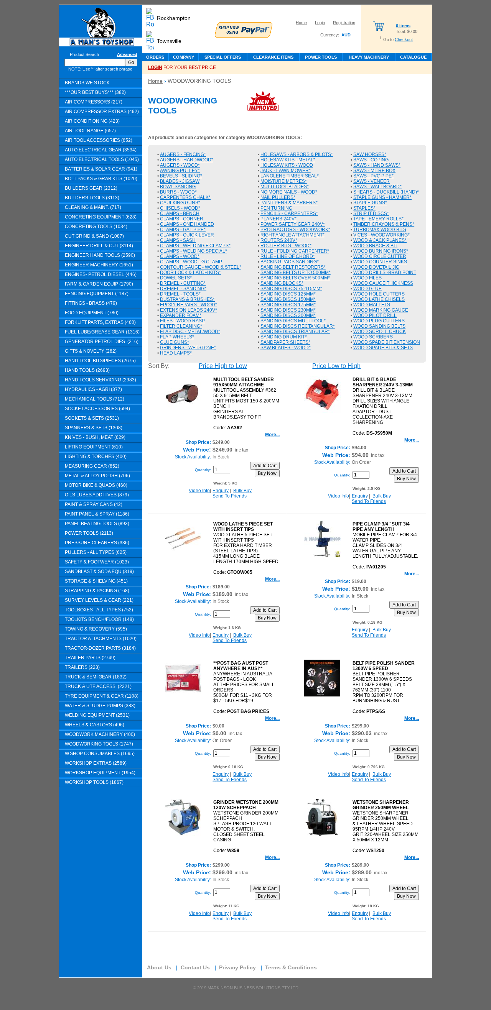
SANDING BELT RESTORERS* (293, 267)
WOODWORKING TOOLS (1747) (99, 744)
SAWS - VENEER (371, 181)
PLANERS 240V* (278, 219)
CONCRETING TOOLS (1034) (96, 226)
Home (301, 22)
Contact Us (195, 967)
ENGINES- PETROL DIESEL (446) (101, 274)
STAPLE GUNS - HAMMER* (382, 197)
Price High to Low (223, 366)
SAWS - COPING (371, 160)
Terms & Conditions (291, 967)
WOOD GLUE (367, 288)
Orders (155, 57)
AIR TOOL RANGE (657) (90, 130)
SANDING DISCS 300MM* (288, 315)
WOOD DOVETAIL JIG (376, 267)
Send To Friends (230, 496)
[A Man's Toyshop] (100, 44)
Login (320, 22)
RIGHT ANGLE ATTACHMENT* (292, 235)
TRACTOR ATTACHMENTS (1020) (101, 638)
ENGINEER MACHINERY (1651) (99, 265)
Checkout (404, 39)
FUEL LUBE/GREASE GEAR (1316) (102, 332)
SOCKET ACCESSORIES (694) (97, 408)
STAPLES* (364, 208)
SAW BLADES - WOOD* (285, 347)
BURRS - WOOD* (178, 192)
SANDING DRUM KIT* (283, 337)
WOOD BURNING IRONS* (380, 251)
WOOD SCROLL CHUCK (379, 331)
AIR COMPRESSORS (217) (93, 102)
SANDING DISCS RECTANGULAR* (297, 326)
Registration (344, 22)
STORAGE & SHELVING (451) (96, 581)
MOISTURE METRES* (283, 181)
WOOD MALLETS (371, 304)
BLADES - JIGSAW (179, 181)
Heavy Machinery (369, 57)
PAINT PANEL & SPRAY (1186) (97, 514)
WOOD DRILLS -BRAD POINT (384, 272)
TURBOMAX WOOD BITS (379, 229)
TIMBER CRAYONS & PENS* (383, 224)
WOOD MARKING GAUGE (380, 310)
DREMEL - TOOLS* (180, 294)
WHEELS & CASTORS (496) (94, 725)
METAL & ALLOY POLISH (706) (97, 475)
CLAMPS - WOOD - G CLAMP (191, 261)
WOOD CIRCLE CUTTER (379, 256)
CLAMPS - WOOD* (179, 256)
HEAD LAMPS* (176, 353)
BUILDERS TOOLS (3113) (92, 197)
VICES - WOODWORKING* (381, 235)
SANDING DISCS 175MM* (288, 304)
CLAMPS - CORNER (181, 219)
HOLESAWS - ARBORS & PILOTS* (296, 154)
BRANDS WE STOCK (87, 82)
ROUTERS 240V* (278, 240)
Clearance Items (273, 57)
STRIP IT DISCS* (371, 213)
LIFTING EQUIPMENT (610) (94, 447)
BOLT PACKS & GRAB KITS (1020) (101, 178)
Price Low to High (336, 366)
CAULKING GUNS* (180, 202)
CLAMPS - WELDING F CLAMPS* (195, 245)
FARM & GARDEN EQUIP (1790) (99, 284)
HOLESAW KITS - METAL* (287, 160)
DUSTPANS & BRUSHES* (187, 299)
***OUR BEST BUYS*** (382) (95, 92)
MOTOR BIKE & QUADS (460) (96, 485)
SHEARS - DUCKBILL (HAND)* (386, 192)
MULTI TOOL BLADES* (284, 186)
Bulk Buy (242, 490)
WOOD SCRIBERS (373, 337)
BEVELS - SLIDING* (181, 176)
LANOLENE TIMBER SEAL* (289, 176)
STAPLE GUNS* (370, 202)
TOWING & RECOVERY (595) (96, 629)
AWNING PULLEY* (180, 170)
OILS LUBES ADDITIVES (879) (97, 495)
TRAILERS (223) (82, 667)
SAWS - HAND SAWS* (376, 165)
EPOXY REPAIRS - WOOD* (188, 304)
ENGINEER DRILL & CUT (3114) (99, 245)
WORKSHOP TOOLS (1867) (94, 782)
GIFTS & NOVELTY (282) (91, 351)
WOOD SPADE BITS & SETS (383, 347)
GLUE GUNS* (174, 342)
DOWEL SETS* (176, 278)
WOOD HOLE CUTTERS (379, 294)
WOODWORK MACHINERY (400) (100, 734)
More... (272, 434)
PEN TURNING (276, 208)
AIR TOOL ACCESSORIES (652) (98, 140)
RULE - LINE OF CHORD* (287, 256)
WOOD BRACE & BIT (375, 245)
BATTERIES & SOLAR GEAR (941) (101, 169)
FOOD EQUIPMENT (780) (92, 312)
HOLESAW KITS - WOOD (286, 165)
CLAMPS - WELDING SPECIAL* (193, 251)
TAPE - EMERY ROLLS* (378, 219)
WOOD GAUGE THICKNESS (383, 283)
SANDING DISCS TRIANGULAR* (295, 331)
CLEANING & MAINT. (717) (93, 207)
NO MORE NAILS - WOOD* (288, 192)
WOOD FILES (367, 278)
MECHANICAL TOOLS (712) (94, 399)
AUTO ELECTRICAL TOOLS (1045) (102, 159)
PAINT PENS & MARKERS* (289, 202)
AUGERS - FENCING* (183, 154)
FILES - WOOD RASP (182, 321)
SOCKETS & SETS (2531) (92, 418)
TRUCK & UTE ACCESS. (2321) (98, 686)
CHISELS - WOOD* (180, 208)
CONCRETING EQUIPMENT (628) (101, 217)
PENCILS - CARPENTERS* (289, 213)
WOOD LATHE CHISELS (379, 299)
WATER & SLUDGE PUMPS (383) (100, 705)
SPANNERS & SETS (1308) (93, 427)
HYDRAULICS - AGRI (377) (93, 389)
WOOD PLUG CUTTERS (379, 321)
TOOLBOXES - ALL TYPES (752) (99, 610)
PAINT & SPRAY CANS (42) (93, 504)
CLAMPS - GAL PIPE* (183, 229)
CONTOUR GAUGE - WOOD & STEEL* (200, 267)
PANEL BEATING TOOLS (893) (97, 523)
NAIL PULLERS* (277, 197)
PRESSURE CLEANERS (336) (97, 542)
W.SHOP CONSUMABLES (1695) (100, 753)
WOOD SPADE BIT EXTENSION (386, 342)
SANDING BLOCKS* (281, 283)
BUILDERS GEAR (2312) (91, 188)
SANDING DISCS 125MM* (288, 294)
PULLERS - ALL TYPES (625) (96, 552)
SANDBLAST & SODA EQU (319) (99, 571)
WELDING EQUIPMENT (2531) (97, 715)
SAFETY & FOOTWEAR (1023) (97, 562)
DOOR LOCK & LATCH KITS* (190, 272)
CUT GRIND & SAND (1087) (94, 236)
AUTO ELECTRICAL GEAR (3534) (101, 150)
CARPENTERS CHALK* (185, 197)
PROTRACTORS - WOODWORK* (295, 229)
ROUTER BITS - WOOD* (285, 245)
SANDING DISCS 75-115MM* (291, 288)
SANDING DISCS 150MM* (288, 299)
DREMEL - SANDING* (183, 288)
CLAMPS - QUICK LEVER (187, 235)
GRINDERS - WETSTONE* (188, 347)
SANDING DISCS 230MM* (288, 310)
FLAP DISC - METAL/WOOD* (190, 331)
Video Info (199, 490)
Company (183, 57)
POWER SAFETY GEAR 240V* (292, 224)
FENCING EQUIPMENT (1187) (97, 293)
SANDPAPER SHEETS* (285, 342)
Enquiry (221, 490)
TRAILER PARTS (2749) (90, 657)
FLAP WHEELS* (177, 337)
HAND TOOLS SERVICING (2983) (100, 380)
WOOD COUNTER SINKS (380, 261)
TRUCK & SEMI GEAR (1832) (96, 677)
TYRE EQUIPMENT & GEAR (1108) (101, 696)
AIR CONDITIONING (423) (92, 121)
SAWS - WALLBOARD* (377, 186)
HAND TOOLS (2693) (87, 370)
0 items (403, 25)
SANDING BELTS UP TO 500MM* (295, 272)
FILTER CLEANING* (181, 326)
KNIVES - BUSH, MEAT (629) (95, 437)
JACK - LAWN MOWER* (285, 170)
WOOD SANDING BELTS (379, 326)
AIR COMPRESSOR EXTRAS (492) (102, 111)
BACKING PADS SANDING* (289, 261)
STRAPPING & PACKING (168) (97, 590)
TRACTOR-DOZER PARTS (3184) (100, 648)
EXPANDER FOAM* (180, 315)
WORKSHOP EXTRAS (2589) (96, 763)
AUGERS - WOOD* (180, 165)
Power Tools (321, 57)
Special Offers (222, 57)
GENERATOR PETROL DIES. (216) (101, 341)
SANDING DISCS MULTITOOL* (293, 321)
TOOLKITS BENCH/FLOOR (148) (99, 619)
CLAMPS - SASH (178, 240)
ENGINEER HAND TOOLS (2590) (100, 255)
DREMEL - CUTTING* (183, 283)
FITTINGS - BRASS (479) (91, 303)
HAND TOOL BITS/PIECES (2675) (100, 360)
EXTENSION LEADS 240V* (188, 310)
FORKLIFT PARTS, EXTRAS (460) (100, 322)
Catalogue (413, 57)
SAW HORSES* (369, 154)
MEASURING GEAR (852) (92, 466)
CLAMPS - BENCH (179, 213)
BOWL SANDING (178, 186)
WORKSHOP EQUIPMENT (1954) (100, 772)
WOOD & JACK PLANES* (380, 240)
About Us (159, 967)
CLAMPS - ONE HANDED (187, 224)
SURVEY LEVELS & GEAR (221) (99, 600)
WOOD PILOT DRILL (375, 315)
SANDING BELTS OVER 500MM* (295, 278)
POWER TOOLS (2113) (89, 533)
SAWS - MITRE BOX (374, 170)
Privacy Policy (237, 967)
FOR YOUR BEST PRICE (182, 67)
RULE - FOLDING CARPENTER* (294, 251)
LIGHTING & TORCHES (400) (96, 456)
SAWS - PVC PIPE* (373, 176)
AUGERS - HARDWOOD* (186, 160)
